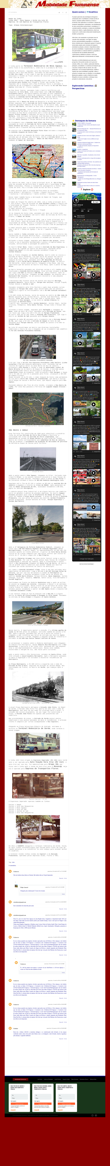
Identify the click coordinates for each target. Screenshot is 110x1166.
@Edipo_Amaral (77, 206)
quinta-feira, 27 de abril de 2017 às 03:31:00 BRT (54, 887)
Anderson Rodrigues (48, 1079)
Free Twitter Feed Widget (87, 564)
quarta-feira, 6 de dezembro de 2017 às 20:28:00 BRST (55, 902)
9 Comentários (13, 12)
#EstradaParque (77, 330)
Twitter (96, 1115)
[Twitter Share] (59, 12)
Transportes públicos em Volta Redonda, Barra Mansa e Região (41, 1106)
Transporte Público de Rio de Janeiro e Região (18, 1106)
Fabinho (15, 1028)
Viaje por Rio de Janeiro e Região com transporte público (17, 1087)
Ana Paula (40, 1079)
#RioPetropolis (96, 431)
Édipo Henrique (74, 1079)
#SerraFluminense (77, 399)
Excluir (65, 878)
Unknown (16, 871)
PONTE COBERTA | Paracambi (84, 123)
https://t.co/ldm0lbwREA (83, 433)
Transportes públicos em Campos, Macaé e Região (66, 1106)
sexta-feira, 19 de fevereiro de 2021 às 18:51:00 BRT (54, 963)
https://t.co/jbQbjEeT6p (90, 536)
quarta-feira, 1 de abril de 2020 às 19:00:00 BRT (57, 980)
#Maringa (82, 536)
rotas (13, 862)
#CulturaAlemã (95, 260)
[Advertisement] (48, 1141)
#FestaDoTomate (92, 466)
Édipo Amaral (24, 887)
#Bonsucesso (76, 364)
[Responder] (74, 246)
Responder (61, 878)
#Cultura (75, 467)
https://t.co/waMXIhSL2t (87, 330)
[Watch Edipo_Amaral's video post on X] (80, 244)
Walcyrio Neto (93, 1079)
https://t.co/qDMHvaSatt (86, 364)
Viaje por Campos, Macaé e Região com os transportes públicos (65, 1087)
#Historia (75, 433)
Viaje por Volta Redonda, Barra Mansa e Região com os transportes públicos (42, 1087)
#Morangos (83, 227)
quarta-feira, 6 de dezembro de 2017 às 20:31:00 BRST (55, 915)
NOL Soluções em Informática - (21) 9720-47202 (47, 1115)
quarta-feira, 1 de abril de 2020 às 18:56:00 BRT (57, 937)
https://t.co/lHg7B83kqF (88, 399)
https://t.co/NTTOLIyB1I (83, 261)
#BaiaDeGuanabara (81, 501)
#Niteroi (81, 296)
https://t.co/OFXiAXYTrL (88, 467)
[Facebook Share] (62, 12)
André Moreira (58, 1079)
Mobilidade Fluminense (20, 1079)
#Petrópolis (88, 260)
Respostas (18, 882)
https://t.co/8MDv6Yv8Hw (89, 296)
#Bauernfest (82, 260)
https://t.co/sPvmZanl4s (92, 501)
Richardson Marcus (84, 1079)
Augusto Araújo (66, 1079)
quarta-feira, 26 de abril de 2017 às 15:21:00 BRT (57, 871)
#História (75, 261)
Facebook (92, 1115)
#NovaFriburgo (77, 227)
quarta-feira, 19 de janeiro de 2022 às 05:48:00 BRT (56, 1028)
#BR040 (91, 431)
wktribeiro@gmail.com (19, 902)
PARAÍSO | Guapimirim (82, 149)
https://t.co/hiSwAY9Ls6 (92, 227)
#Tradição (80, 467)
